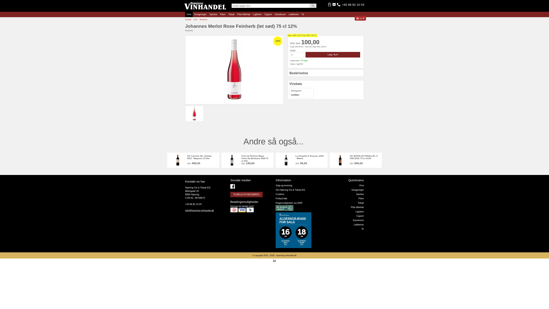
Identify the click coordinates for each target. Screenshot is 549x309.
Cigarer (268, 14)
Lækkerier (294, 14)
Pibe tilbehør (243, 14)
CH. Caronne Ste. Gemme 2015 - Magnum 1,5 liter (199, 157)
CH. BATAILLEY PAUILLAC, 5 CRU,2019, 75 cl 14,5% (364, 157)
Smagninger (200, 14)
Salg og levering (284, 185)
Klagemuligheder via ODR (289, 203)
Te (303, 14)
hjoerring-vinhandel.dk (286, 255)
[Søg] (313, 6)
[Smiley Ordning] (284, 208)
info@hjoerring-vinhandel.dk (199, 210)
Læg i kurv (333, 54)
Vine (189, 14)
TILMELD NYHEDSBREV (246, 194)
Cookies (280, 194)
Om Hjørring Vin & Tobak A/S (290, 190)
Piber (222, 14)
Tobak (231, 14)
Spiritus (213, 14)
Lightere (257, 14)
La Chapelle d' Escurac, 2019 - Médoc (310, 157)
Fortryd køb (281, 198)
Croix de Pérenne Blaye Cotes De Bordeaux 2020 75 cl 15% (254, 158)
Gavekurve (280, 14)
